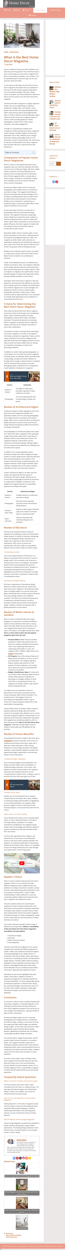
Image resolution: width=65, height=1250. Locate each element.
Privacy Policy (32, 1246)
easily (10, 653)
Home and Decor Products (13, 1235)
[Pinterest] (17, 1158)
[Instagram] (23, 1158)
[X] (20, 1158)
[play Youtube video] (22, 863)
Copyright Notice (22, 1246)
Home (6, 52)
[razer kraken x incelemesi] (32, 1249)
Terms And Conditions (43, 1246)
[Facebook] (14, 1158)
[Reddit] (26, 1158)
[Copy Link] (29, 1158)
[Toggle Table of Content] (33, 152)
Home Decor (14, 52)
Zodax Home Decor (11, 1237)
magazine (8, 740)
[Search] (58, 164)
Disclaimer (54, 1246)
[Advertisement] (55, 47)
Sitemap (60, 1246)
